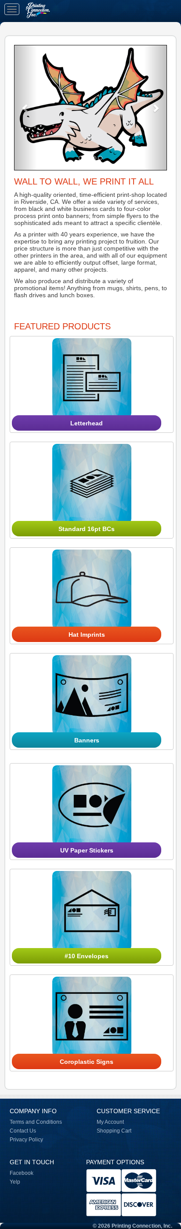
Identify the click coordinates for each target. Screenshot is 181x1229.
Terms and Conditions (36, 1122)
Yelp (15, 1182)
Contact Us (23, 1131)
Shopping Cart (114, 1131)
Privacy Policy (26, 1140)
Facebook (21, 1173)
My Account (110, 1122)
